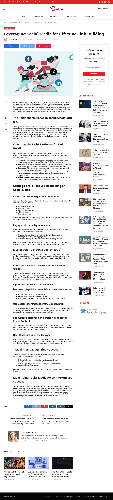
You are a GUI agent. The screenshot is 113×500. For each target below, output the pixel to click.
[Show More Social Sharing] (54, 46)
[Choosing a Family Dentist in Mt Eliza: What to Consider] (85, 124)
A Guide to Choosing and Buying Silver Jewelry (101, 152)
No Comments (42, 40)
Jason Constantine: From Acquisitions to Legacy (100, 188)
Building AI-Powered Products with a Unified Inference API (37, 474)
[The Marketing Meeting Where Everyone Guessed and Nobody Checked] (85, 202)
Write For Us (17, 2)
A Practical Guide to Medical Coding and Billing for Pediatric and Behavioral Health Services (101, 222)
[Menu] (4, 8)
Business (53, 16)
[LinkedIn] (6, 118)
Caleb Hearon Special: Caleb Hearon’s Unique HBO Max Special (100, 275)
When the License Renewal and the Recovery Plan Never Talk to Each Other (100, 259)
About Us (35, 2)
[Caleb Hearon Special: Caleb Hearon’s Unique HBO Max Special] (85, 275)
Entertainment (71, 16)
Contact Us (8, 2)
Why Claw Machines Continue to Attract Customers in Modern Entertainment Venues (101, 170)
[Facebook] (6, 107)
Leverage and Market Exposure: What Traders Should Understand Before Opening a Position (101, 106)
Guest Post (26, 2)
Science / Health (90, 16)
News (24, 16)
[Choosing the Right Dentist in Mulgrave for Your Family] (85, 137)
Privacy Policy (56, 2)
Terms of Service (44, 2)
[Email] (6, 129)
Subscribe (103, 9)
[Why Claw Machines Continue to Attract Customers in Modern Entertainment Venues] (85, 166)
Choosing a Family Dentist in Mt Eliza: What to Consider (100, 123)
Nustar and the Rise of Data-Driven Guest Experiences (14, 474)
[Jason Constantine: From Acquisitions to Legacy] (85, 188)
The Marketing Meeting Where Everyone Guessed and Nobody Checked (100, 203)
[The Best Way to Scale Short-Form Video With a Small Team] (62, 463)
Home (12, 16)
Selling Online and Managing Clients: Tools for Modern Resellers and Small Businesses (101, 241)
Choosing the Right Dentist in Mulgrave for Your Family (100, 137)
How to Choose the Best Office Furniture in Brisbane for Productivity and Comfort (21, 421)
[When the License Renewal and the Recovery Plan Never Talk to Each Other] (85, 257)
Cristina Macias (16, 40)
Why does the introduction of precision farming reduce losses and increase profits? (56, 421)
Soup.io (6, 22)
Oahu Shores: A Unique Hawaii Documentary (99, 290)
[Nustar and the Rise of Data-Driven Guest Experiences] (14, 463)
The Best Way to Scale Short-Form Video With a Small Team (62, 474)
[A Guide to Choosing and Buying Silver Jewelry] (85, 153)
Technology (38, 16)
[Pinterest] (6, 124)
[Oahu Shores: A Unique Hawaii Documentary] (85, 291)
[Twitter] (6, 112)
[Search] (109, 2)
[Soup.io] (56, 9)
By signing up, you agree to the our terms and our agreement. (94, 81)
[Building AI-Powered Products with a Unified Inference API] (38, 463)
